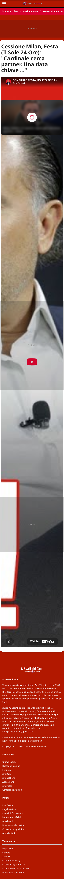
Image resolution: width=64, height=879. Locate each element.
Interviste (7, 785)
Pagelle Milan (9, 809)
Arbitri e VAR (8, 833)
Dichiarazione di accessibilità (16, 868)
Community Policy (11, 860)
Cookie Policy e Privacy (13, 864)
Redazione (7, 848)
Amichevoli (7, 821)
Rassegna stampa (11, 765)
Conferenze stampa (12, 789)
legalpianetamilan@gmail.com (17, 731)
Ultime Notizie (9, 761)
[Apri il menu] (4, 3)
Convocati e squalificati (13, 829)
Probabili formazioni (12, 813)
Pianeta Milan (10, 11)
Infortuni (6, 773)
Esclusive (6, 769)
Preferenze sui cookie (13, 872)
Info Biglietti (8, 777)
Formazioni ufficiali (11, 817)
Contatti (6, 852)
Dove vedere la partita (13, 825)
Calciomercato (30, 11)
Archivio (6, 856)
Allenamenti (8, 781)
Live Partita (7, 805)
